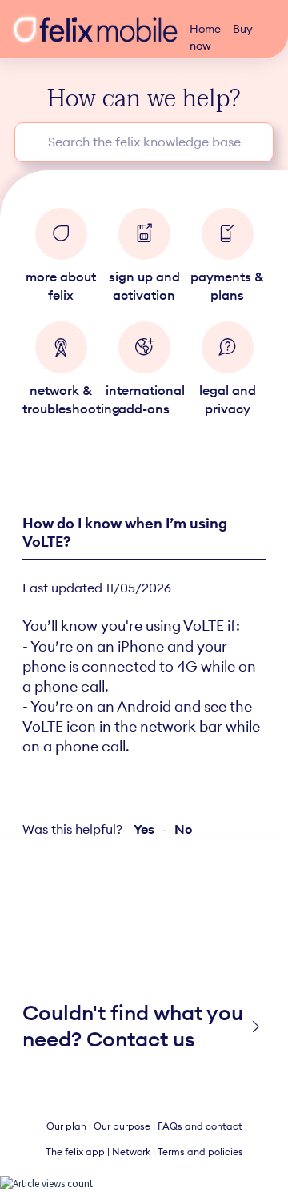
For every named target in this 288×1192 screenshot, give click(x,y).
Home (205, 29)
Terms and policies (200, 1152)
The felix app (75, 1152)
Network (131, 1152)
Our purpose (122, 1126)
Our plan (66, 1126)
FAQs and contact (200, 1126)
